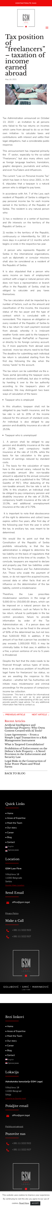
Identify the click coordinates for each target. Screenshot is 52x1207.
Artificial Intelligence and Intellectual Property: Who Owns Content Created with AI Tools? (25, 728)
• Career (9, 832)
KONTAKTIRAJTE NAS (26, 3)
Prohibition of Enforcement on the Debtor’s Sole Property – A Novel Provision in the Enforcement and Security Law (26, 753)
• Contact (10, 842)
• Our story (11, 827)
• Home (9, 813)
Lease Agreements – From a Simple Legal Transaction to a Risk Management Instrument (26, 737)
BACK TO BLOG (15, 773)
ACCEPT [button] (35, 1203)
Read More (24, 1203)
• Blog (8, 837)
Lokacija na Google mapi (15, 1098)
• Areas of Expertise (15, 818)
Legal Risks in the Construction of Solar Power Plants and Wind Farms (25, 764)
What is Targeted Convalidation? (24, 744)
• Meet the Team (13, 822)
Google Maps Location (14, 885)
